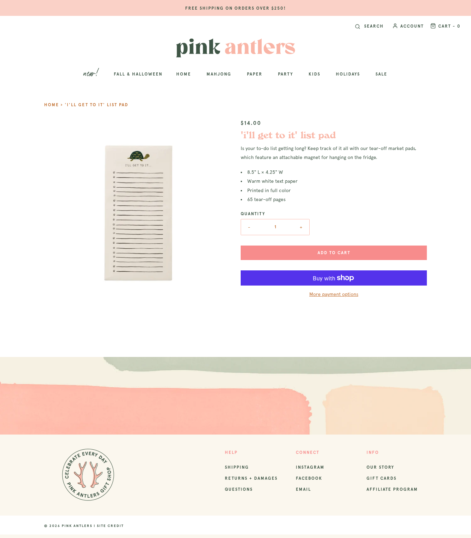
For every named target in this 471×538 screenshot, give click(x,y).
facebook (309, 478)
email (303, 489)
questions (239, 489)
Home (51, 104)
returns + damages (251, 478)
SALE (381, 74)
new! (92, 74)
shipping (237, 467)
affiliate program (392, 489)
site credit (110, 526)
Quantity (253, 213)
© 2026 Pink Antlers (68, 526)
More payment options (333, 294)
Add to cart (334, 252)
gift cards (382, 478)
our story (380, 467)
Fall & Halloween (138, 74)
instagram (310, 467)
